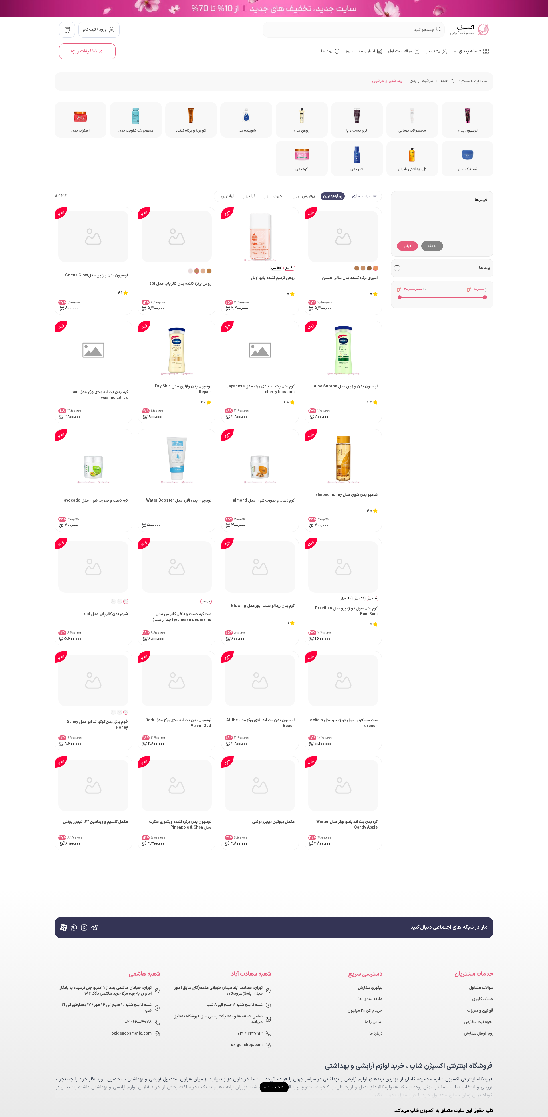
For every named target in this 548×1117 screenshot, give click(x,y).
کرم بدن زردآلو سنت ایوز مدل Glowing (263, 606)
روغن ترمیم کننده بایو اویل (273, 278)
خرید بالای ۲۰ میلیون (365, 1011)
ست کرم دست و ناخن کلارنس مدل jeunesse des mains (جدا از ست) (181, 617)
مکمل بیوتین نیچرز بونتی (273, 822)
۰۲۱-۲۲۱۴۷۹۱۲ (250, 1034)
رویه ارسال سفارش (478, 1034)
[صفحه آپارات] (63, 927)
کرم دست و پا (356, 131)
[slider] (484, 297)
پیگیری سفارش (370, 988)
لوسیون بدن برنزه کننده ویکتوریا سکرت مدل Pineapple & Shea (180, 825)
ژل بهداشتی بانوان (412, 169)
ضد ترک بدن (468, 169)
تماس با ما (373, 1022)
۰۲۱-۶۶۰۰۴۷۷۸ (138, 1022)
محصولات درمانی (412, 131)
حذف (432, 246)
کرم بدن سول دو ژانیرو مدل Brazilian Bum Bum (346, 611)
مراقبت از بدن (421, 81)
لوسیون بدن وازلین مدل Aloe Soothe (346, 386)
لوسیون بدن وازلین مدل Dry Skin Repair (183, 389)
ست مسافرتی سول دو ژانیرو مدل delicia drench (344, 723)
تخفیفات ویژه (84, 51)
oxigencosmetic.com (131, 1034)
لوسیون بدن (468, 131)
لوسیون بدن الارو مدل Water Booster (178, 501)
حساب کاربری (482, 999)
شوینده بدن (246, 131)
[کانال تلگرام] (94, 927)
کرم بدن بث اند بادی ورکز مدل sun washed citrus (100, 395)
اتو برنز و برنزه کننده (191, 131)
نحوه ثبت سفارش (478, 1022)
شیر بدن (356, 169)
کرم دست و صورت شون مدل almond (264, 501)
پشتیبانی (433, 51)
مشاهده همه (276, 1087)
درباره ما (375, 1034)
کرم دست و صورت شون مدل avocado (96, 501)
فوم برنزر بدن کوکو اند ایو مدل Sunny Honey (97, 725)
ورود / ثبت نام (94, 30)
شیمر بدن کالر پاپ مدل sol (106, 614)
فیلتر (407, 246)
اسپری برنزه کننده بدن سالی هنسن (350, 278)
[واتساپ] (73, 927)
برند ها (327, 51)
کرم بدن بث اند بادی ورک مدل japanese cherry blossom (261, 389)
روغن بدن (301, 131)
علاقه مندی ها (370, 999)
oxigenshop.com (247, 1045)
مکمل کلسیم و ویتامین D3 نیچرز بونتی (95, 822)
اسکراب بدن (80, 131)
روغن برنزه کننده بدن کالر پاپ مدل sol (180, 284)
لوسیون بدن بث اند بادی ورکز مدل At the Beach (260, 723)
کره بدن (301, 169)
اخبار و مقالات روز (360, 51)
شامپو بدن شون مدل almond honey (346, 495)
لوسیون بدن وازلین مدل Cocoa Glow (96, 275)
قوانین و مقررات (480, 1011)
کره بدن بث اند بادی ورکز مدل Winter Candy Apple (347, 825)
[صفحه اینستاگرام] (84, 927)
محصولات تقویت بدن (135, 131)
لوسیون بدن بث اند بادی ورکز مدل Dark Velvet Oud (178, 723)
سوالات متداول (400, 51)
